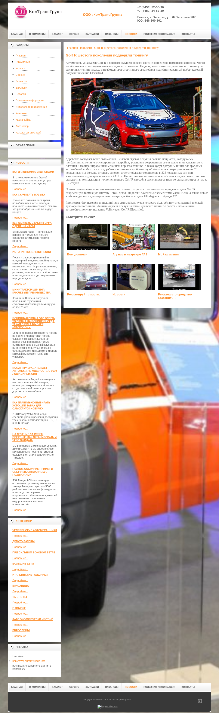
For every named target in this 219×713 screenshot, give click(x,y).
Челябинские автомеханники (34, 530)
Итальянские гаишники (30, 574)
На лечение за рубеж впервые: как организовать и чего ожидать (34, 437)
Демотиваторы (23, 541)
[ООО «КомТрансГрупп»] (38, 15)
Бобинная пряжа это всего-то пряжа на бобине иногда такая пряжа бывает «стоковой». (33, 323)
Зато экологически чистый (32, 619)
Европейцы (21, 630)
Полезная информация (30, 100)
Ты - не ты (19, 597)
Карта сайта (23, 119)
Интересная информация (31, 106)
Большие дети (23, 563)
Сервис (20, 74)
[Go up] (200, 702)
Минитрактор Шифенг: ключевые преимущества (31, 291)
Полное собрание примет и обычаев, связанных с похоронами (32, 471)
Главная (21, 55)
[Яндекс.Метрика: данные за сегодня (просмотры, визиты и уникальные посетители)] (108, 707)
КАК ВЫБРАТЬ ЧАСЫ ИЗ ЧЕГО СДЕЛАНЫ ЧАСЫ (32, 225)
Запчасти (21, 81)
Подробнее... (20, 189)
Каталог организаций (28, 132)
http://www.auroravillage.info (28, 661)
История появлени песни (31, 252)
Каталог (20, 68)
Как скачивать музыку (28, 194)
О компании (23, 62)
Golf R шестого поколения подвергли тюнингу (107, 55)
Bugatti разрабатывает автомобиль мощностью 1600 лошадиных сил (34, 370)
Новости (21, 94)
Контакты (21, 113)
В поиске (19, 608)
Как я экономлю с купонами (33, 171)
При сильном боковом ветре (33, 552)
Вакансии (21, 87)
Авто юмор (22, 126)
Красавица (20, 585)
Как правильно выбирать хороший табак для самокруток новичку (31, 405)
